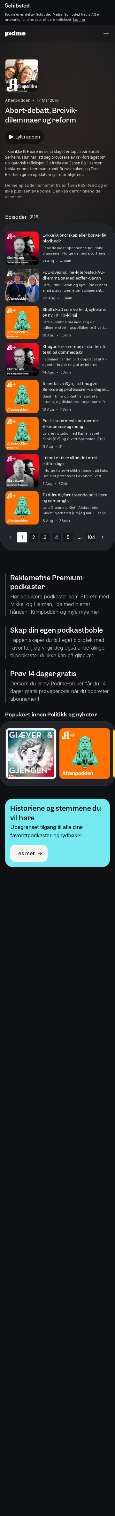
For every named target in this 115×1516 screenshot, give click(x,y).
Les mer (79, 19)
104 (91, 537)
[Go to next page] (102, 537)
